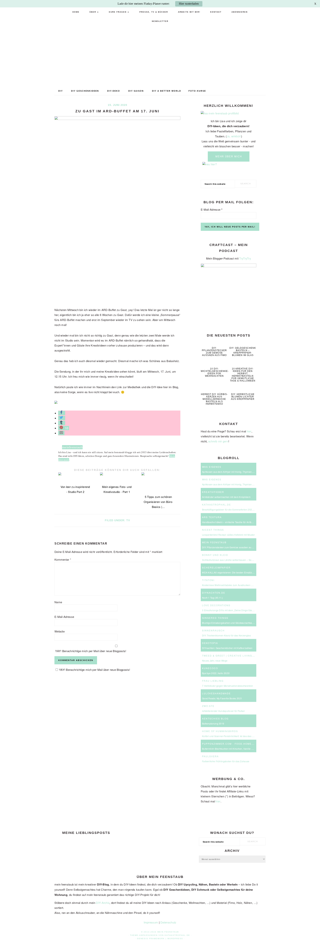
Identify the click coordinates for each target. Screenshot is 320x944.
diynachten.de (213, 592)
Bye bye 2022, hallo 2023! (216, 673)
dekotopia (210, 643)
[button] (61, 413)
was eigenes (211, 466)
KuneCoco (210, 668)
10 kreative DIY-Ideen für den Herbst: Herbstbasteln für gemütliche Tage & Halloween (242, 374)
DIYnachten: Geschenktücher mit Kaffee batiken (227, 648)
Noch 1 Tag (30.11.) (212, 597)
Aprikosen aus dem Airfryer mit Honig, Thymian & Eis (230, 471)
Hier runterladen (189, 3)
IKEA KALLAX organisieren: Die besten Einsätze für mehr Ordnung (237, 572)
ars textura (212, 517)
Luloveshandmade (216, 693)
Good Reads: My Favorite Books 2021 (222, 698)
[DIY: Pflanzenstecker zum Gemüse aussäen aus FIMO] (214, 342)
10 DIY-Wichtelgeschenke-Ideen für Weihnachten (215, 372)
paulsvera (210, 756)
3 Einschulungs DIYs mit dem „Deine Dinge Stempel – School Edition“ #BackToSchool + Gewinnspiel (255, 610)
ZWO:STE (208, 705)
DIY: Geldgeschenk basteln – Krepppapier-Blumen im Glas (242, 351)
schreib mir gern (218, 441)
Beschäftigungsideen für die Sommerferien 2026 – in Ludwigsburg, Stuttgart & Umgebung (249, 509)
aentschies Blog (215, 718)
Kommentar (62, 559)
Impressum (151, 922)
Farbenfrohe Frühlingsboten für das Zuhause (225, 761)
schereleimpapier (216, 567)
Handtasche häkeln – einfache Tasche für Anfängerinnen (232, 522)
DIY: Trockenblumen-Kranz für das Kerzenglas (226, 635)
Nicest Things (213, 529)
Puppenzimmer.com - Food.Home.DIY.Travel (235, 743)
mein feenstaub (160, 55)
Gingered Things (215, 617)
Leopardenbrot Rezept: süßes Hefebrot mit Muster (228, 534)
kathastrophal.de (216, 504)
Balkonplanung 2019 (213, 723)
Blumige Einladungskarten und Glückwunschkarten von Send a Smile (238, 622)
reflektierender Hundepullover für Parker (223, 710)
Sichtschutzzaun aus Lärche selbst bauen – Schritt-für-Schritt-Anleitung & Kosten (244, 559)
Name (58, 602)
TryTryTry (245, 258)
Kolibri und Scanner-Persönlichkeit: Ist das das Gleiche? (231, 736)
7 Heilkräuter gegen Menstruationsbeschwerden (227, 685)
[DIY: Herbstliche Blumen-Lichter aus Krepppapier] (242, 389)
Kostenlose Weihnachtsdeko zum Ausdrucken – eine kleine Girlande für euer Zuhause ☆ (249, 585)
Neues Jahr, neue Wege (214, 660)
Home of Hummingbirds (220, 731)
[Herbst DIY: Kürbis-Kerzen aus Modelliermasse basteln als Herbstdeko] (214, 389)
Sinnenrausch (213, 630)
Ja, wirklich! (234, 136)
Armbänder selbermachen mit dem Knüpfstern (226, 496)
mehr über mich (228, 156)
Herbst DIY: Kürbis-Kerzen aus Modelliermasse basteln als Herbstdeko (214, 399)
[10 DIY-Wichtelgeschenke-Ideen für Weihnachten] (214, 363)
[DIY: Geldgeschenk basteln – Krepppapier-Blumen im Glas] (242, 342)
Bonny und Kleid (215, 554)
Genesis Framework (151, 939)
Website (59, 631)
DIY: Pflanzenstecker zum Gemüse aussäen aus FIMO (214, 351)
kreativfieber (213, 491)
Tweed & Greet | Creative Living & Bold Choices (239, 655)
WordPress (175, 939)
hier (249, 431)
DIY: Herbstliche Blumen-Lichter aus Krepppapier (242, 396)
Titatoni (208, 580)
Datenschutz (168, 922)
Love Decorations (216, 605)
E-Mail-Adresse (64, 617)
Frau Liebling (213, 680)
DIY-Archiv (102, 903)
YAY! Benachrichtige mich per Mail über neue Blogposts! (90, 651)
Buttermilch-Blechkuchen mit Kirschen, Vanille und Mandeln (233, 748)
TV (128, 520)
